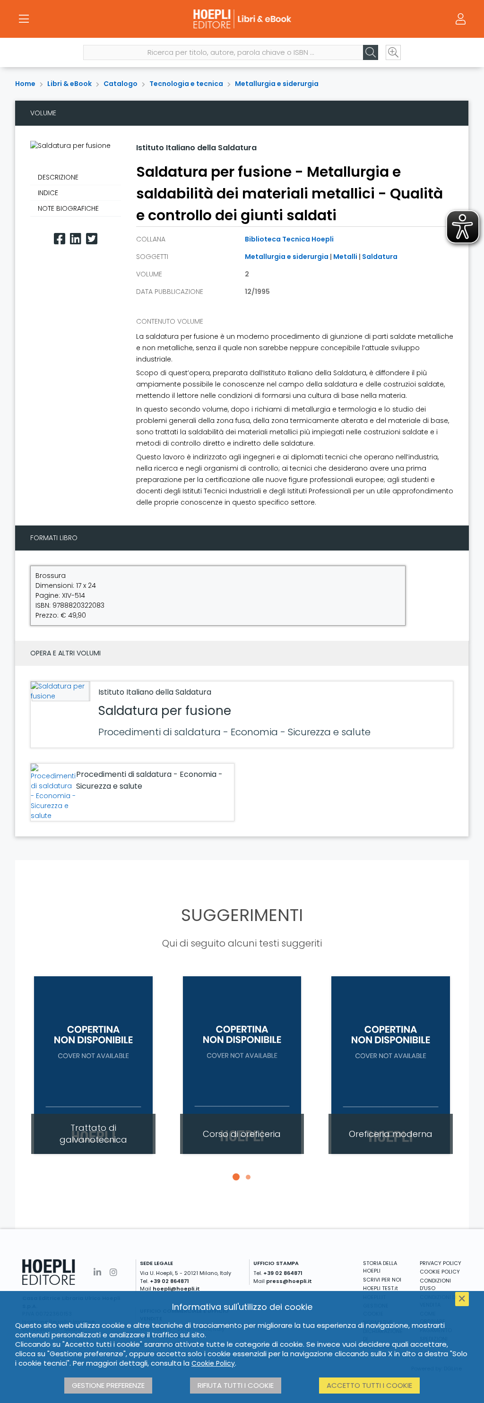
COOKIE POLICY (440, 1271)
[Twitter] (91, 239)
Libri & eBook (69, 83)
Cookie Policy (213, 1363)
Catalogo (121, 83)
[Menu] (23, 18)
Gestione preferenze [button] (108, 1385)
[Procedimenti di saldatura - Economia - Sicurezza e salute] (53, 792)
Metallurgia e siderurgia (277, 83)
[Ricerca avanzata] (393, 52)
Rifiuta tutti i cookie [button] (236, 1385)
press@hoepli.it (289, 1281)
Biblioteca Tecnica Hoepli (289, 239)
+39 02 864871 (169, 1281)
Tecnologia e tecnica (186, 83)
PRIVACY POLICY (440, 1263)
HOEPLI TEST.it (380, 1288)
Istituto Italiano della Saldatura (196, 147)
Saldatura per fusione (164, 710)
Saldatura (380, 256)
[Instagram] (113, 1272)
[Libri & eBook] (242, 18)
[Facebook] (59, 239)
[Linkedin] (75, 239)
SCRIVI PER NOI (382, 1279)
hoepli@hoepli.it (176, 1288)
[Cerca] (370, 52)
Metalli (345, 256)
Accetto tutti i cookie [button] (369, 1385)
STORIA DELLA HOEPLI (380, 1267)
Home (25, 83)
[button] (236, 1177)
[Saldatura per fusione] (59, 691)
